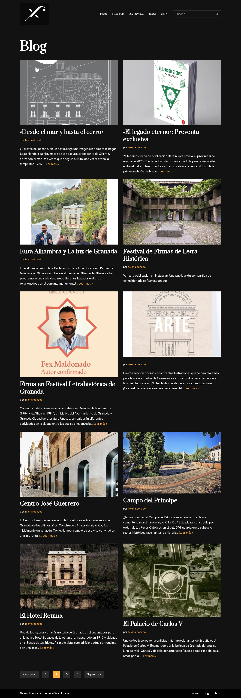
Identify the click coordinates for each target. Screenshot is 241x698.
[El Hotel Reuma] (69, 576)
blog (152, 14)
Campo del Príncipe (150, 500)
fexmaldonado (34, 140)
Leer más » (51, 164)
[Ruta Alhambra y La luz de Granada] (69, 212)
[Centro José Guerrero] (69, 464)
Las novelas (136, 14)
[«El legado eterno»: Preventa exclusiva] (172, 92)
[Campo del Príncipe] (172, 463)
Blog (206, 693)
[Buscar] (217, 13)
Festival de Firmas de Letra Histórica (160, 255)
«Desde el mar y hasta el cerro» (62, 132)
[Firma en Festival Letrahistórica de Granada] (69, 334)
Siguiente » (94, 674)
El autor (118, 14)
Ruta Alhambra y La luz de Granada (68, 251)
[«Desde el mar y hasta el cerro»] (69, 92)
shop (164, 14)
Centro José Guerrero (49, 504)
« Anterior (29, 674)
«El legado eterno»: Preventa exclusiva (161, 135)
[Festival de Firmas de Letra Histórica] (172, 212)
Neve (23, 693)
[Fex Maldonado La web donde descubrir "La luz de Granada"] (34, 14)
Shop (217, 693)
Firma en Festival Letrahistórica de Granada (67, 388)
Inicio (194, 693)
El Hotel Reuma (41, 616)
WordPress (61, 693)
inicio (103, 14)
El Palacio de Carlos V (152, 624)
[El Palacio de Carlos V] (172, 580)
